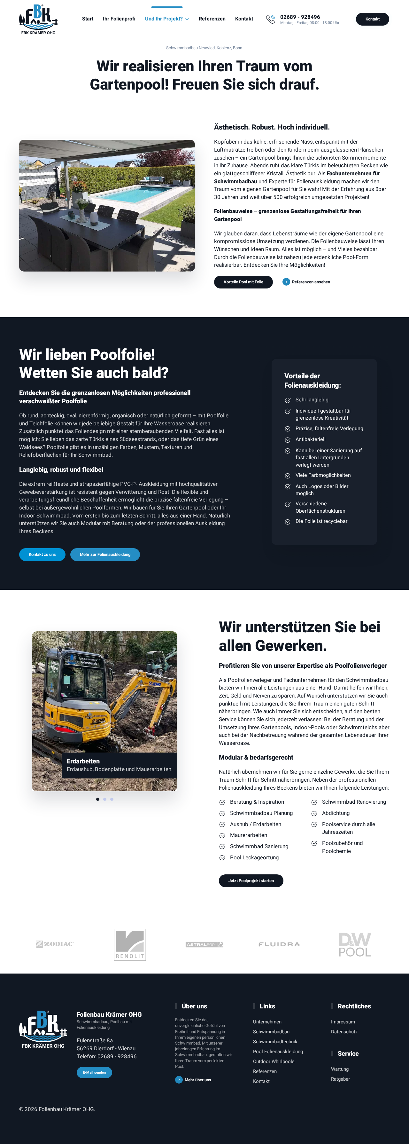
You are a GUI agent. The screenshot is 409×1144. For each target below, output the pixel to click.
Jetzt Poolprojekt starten (251, 881)
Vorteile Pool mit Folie (243, 282)
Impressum (343, 1021)
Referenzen (212, 19)
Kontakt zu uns (42, 554)
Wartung (340, 1069)
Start (87, 19)
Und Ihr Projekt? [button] (164, 19)
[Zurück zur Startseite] (38, 19)
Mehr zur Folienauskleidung (105, 554)
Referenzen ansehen (311, 282)
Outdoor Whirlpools (274, 1061)
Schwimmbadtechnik (275, 1041)
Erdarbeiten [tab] (97, 799)
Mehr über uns (198, 1080)
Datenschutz (344, 1031)
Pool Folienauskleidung (278, 1051)
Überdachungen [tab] (111, 799)
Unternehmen (267, 1021)
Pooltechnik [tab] (104, 799)
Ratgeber (340, 1079)
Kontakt (244, 19)
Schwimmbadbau (271, 1031)
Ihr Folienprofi (119, 19)
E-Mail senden (94, 1072)
